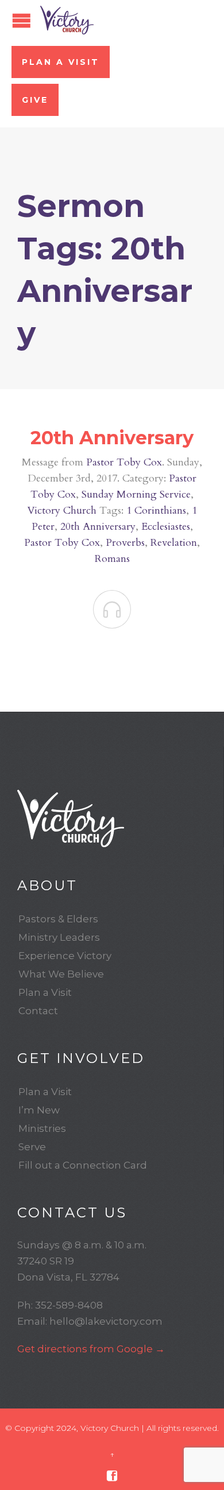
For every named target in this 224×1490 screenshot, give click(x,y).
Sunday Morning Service (136, 494)
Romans (112, 559)
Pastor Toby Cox (124, 462)
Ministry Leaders (59, 937)
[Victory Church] (67, 20)
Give (35, 100)
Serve (32, 1147)
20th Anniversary (112, 437)
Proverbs (125, 543)
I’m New (39, 1110)
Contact (38, 1010)
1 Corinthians (156, 510)
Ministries (42, 1128)
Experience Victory (64, 955)
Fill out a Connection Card (82, 1165)
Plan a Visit (60, 62)
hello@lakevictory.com (106, 1321)
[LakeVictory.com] (111, 818)
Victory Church (61, 510)
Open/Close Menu (21, 20)
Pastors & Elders (58, 919)
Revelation (173, 543)
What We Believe (61, 974)
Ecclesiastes (165, 526)
